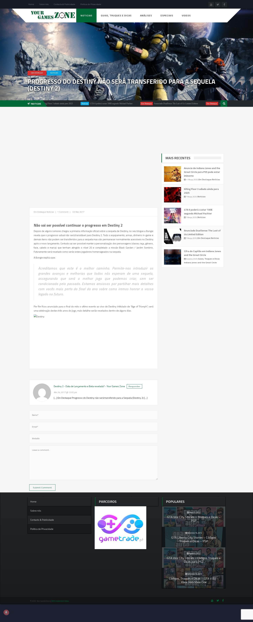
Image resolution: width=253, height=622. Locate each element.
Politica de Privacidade (90, 4)
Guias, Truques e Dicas (116, 15)
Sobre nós (44, 4)
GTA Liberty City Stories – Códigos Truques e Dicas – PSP (193, 539)
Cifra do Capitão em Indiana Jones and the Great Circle (202, 253)
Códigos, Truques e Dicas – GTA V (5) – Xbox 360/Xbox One (193, 580)
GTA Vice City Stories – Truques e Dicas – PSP (193, 519)
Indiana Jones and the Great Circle (200, 262)
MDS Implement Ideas (60, 601)
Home (31, 4)
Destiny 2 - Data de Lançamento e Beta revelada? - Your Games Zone (89, 386)
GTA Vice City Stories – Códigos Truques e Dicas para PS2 (193, 560)
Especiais (167, 15)
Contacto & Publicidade (64, 4)
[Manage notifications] (6, 612)
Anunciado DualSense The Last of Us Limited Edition (156, 104)
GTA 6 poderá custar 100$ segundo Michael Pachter (92, 104)
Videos (186, 15)
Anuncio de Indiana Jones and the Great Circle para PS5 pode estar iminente (202, 171)
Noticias (86, 15)
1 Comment (62, 211)
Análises (146, 15)
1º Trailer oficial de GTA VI (211, 104)
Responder (134, 386)
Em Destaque (37, 73)
